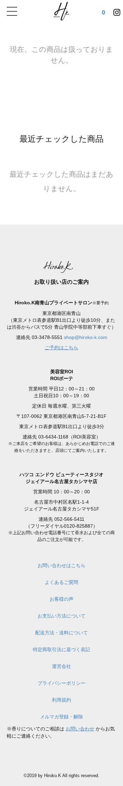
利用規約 (61, 700)
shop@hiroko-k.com (85, 337)
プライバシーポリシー (61, 683)
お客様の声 (61, 599)
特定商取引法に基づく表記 (61, 649)
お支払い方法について (61, 616)
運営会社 (61, 666)
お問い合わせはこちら (61, 565)
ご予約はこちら (61, 347)
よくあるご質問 (61, 582)
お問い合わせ (80, 728)
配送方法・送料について (61, 632)
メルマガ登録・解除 (61, 716)
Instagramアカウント (117, 10)
